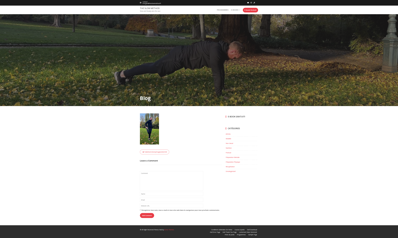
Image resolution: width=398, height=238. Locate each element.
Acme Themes (169, 230)
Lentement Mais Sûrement (248, 232)
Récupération (230, 167)
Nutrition (229, 148)
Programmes (223, 10)
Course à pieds (240, 230)
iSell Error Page (215, 232)
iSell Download (252, 230)
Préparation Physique (233, 162)
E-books (234, 10)
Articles (228, 134)
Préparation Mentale (233, 157)
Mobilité (228, 139)
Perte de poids (229, 235)
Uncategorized (230, 171)
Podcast (228, 153)
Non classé (229, 143)
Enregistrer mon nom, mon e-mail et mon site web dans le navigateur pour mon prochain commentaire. (181, 210)
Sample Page (252, 235)
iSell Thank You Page (230, 232)
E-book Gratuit (250, 10)
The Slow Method (150, 8)
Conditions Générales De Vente (221, 230)
